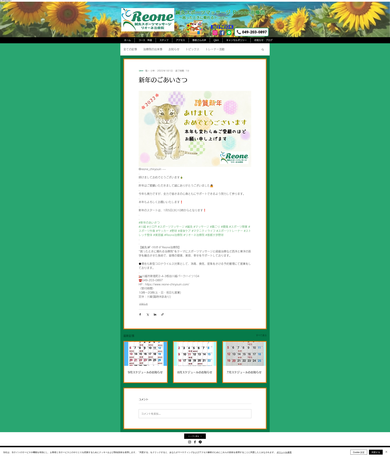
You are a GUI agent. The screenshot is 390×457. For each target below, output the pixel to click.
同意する (376, 452)
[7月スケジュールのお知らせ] (244, 354)
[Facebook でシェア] (140, 314)
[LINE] (200, 442)
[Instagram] (215, 32)
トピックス (192, 49)
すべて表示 (261, 335)
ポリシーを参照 (284, 452)
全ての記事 (130, 49)
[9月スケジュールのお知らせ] (145, 354)
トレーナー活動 (215, 49)
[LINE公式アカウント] (229, 32)
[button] (262, 49)
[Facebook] (222, 32)
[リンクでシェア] (162, 314)
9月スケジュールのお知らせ (145, 372)
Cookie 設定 (359, 452)
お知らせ (173, 49)
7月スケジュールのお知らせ (244, 372)
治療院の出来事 (152, 49)
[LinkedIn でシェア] (155, 314)
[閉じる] (386, 452)
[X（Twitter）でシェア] (147, 314)
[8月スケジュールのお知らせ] (195, 354)
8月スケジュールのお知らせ (194, 372)
